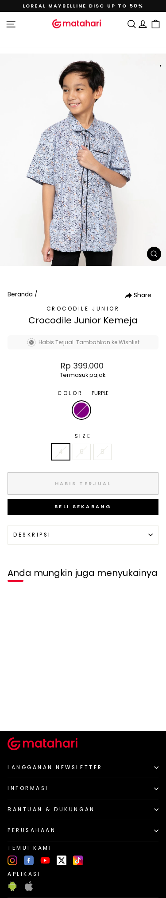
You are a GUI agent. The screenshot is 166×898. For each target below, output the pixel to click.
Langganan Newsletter (55, 767)
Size (83, 436)
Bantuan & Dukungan (51, 809)
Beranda (20, 294)
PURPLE (81, 410)
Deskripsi (32, 534)
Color (83, 393)
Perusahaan (32, 830)
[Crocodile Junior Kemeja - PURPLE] (17, 709)
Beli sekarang (83, 506)
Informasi (28, 788)
